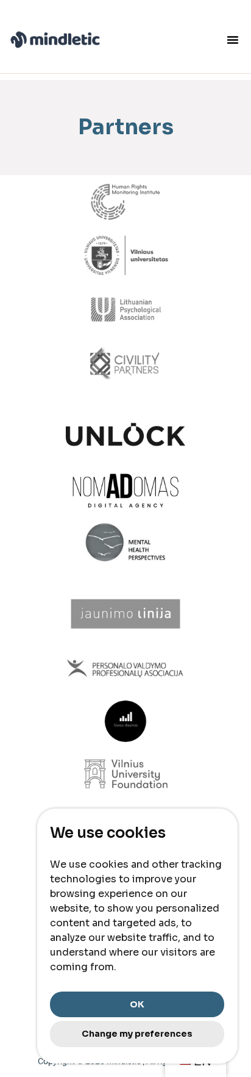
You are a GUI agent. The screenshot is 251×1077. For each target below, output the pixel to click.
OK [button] (137, 1004)
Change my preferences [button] (137, 1033)
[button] (233, 40)
